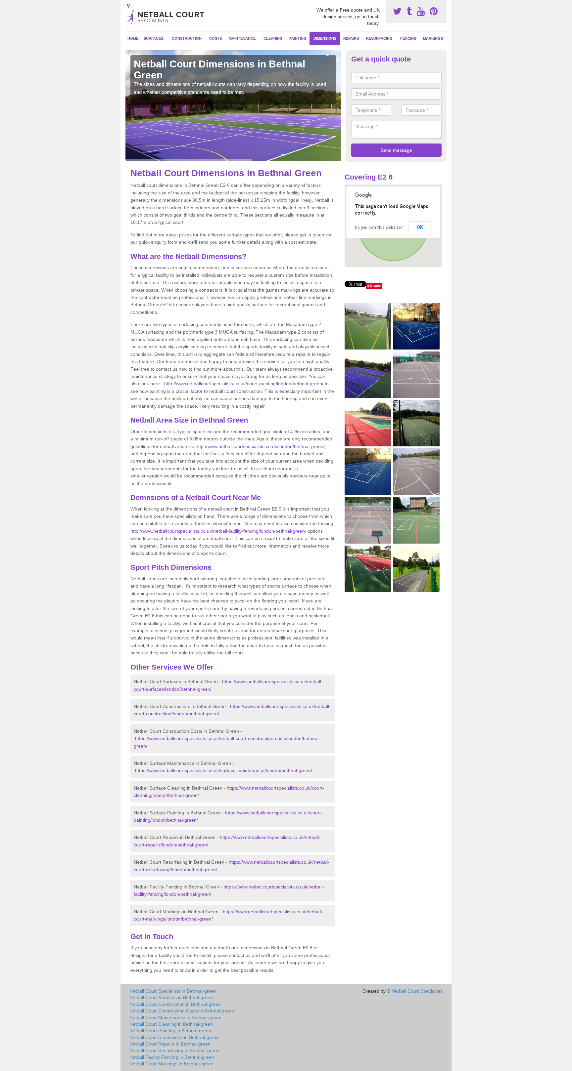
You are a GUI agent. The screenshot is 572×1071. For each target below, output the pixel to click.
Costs (215, 38)
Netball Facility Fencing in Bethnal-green (171, 1057)
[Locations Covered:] (128, 5)
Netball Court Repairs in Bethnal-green (170, 1044)
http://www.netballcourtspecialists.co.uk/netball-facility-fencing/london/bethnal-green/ (218, 531)
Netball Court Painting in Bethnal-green (170, 1030)
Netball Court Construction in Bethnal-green (175, 1004)
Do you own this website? (379, 227)
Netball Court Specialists (417, 991)
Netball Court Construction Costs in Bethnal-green (181, 1010)
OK (420, 227)
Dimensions (324, 38)
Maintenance (242, 38)
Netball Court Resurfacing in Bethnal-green (174, 1050)
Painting (298, 38)
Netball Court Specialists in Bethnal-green (172, 991)
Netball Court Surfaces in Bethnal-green (171, 997)
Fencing (408, 38)
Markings (433, 38)
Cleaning (273, 38)
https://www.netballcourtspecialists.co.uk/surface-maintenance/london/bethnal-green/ (223, 770)
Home (132, 38)
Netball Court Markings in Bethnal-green (171, 1063)
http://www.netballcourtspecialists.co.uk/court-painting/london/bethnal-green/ (243, 383)
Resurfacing (379, 38)
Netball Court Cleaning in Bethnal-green (171, 1024)
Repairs (351, 38)
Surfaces (153, 38)
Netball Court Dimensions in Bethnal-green (174, 1037)
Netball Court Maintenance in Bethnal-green (175, 1017)
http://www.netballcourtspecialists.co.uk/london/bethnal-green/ (260, 446)
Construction (187, 38)
